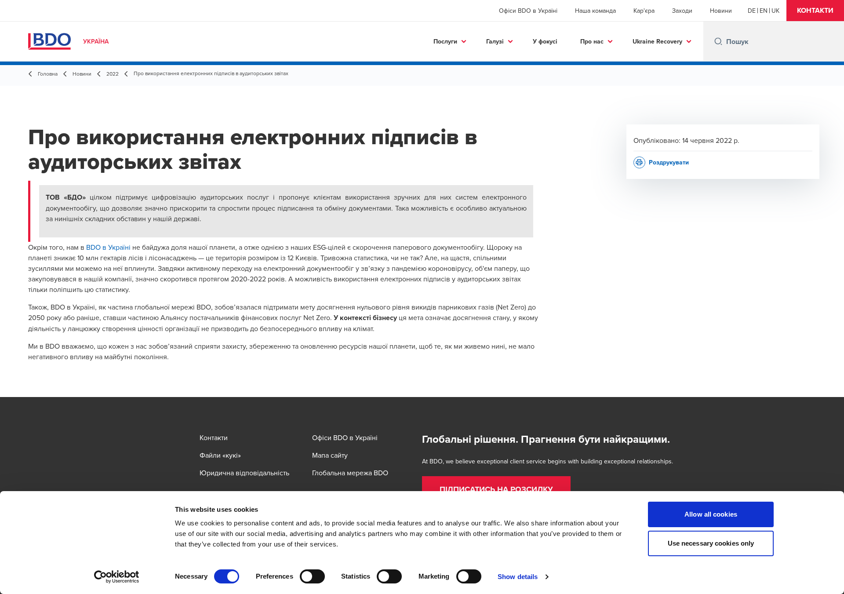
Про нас (592, 41)
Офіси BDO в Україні (528, 10)
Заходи (682, 10)
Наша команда (595, 10)
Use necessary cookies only (711, 543)
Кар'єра (644, 10)
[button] (815, 10)
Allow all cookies (710, 514)
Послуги (445, 41)
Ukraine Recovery (657, 41)
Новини (721, 10)
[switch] (312, 576)
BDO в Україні (108, 247)
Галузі (495, 41)
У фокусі (545, 41)
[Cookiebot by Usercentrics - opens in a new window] (116, 576)
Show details (518, 576)
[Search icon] (718, 41)
